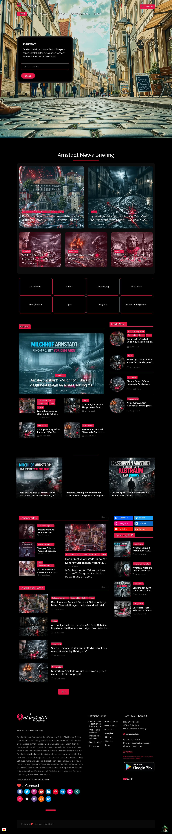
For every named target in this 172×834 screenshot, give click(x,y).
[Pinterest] (55, 791)
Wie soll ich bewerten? (94, 731)
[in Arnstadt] (27, 5)
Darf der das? (95, 742)
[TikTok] (20, 799)
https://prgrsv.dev (134, 746)
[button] (152, 478)
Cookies (109, 741)
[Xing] (77, 791)
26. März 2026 (140, 594)
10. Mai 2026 (99, 225)
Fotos (107, 745)
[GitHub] (34, 799)
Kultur (54, 212)
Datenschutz (111, 726)
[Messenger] (27, 799)
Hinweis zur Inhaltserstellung (30, 731)
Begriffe (103, 304)
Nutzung (109, 737)
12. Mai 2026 (30, 225)
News (32, 13)
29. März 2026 (61, 391)
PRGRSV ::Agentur (131, 722)
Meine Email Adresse (94, 737)
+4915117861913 (133, 739)
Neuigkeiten (73, 251)
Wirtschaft (26, 251)
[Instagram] (34, 791)
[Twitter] (27, 791)
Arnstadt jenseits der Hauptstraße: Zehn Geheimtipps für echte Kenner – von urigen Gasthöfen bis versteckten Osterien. (120, 220)
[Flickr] (70, 791)
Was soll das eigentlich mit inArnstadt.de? (95, 723)
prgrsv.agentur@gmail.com (138, 743)
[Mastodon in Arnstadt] (48, 799)
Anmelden (148, 6)
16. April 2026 (76, 263)
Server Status (111, 722)
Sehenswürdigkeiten (31, 212)
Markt (21, 13)
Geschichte (45, 212)
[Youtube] (41, 791)
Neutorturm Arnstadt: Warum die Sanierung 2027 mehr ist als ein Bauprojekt (85, 258)
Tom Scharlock (132, 725)
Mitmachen (94, 746)
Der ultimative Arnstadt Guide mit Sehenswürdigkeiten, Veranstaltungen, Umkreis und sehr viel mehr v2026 (50, 220)
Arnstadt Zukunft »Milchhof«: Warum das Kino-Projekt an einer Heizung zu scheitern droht (61, 385)
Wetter (44, 13)
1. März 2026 (44, 553)
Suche (28, 76)
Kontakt (129, 752)
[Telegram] (63, 791)
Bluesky (45, 780)
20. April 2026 (31, 263)
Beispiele (109, 733)
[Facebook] (20, 791)
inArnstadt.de (32, 754)
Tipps (61, 212)
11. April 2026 (44, 535)
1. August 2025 (45, 575)
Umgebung (103, 287)
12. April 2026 (122, 263)
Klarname (109, 729)
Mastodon (35, 780)
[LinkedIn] (48, 791)
